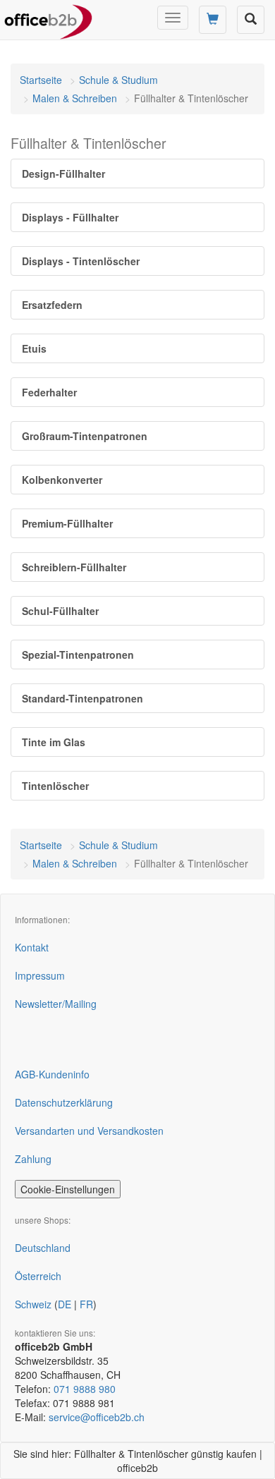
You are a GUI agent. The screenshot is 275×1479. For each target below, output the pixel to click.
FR (86, 1304)
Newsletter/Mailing (56, 1004)
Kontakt (32, 947)
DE (64, 1304)
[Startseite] (48, 17)
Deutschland (43, 1248)
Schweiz (33, 1304)
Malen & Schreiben (74, 98)
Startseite (41, 80)
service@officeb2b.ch (97, 1417)
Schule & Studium (118, 80)
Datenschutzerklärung (64, 1102)
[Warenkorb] (212, 20)
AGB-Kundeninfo (52, 1074)
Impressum (40, 975)
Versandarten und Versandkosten (89, 1131)
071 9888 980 (85, 1389)
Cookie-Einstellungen (67, 1189)
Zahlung (33, 1159)
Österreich (38, 1276)
